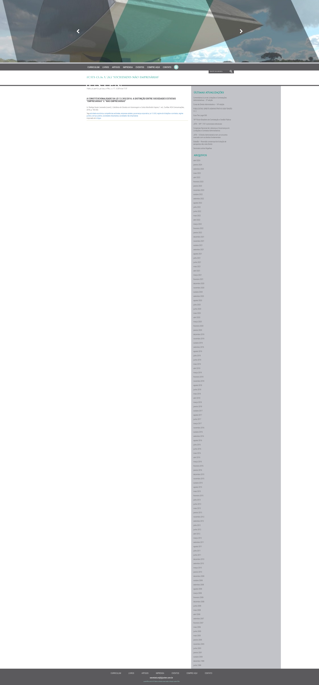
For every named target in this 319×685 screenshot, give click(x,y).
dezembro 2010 (198, 559)
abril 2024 (196, 160)
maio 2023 (197, 173)
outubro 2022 (198, 194)
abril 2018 (196, 398)
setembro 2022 (198, 198)
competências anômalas (112, 113)
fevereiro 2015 (198, 495)
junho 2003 (197, 648)
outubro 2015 (198, 482)
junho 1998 (197, 665)
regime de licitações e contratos (167, 113)
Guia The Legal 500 (200, 115)
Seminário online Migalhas (202, 148)
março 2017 (197, 423)
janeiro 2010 (197, 572)
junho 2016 (197, 449)
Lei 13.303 (153, 113)
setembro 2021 (198, 249)
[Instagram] (176, 67)
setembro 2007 (198, 618)
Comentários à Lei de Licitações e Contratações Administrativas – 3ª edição (210, 98)
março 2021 (197, 275)
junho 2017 (197, 419)
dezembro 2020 (198, 283)
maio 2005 (197, 635)
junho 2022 (197, 211)
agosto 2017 (197, 415)
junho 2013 (197, 504)
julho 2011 (197, 550)
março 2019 (197, 372)
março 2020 (197, 321)
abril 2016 (196, 457)
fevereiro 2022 (198, 228)
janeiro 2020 (197, 330)
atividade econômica (97, 113)
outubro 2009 (198, 580)
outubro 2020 (198, 292)
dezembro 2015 (198, 474)
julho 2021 (197, 258)
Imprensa (128, 67)
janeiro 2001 (197, 652)
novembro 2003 (198, 644)
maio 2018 (197, 393)
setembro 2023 (198, 169)
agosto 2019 (197, 351)
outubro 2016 (198, 432)
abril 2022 (196, 219)
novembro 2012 (198, 516)
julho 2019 (197, 355)
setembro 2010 (198, 563)
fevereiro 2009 (198, 597)
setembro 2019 (198, 347)
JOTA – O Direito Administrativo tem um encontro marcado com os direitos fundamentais (210, 136)
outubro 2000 (198, 656)
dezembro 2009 (198, 576)
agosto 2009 (197, 589)
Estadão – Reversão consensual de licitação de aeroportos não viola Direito (209, 142)
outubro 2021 (198, 245)
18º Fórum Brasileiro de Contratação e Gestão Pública (212, 119)
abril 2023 (196, 177)
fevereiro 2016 (198, 466)
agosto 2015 (197, 487)
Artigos (116, 67)
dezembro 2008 (198, 601)
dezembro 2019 (198, 334)
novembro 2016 (198, 427)
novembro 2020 (198, 287)
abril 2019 (196, 368)
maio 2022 (197, 215)
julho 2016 (197, 444)
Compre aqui (153, 67)
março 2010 (197, 567)
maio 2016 (197, 453)
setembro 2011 (198, 542)
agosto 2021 (197, 253)
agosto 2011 (197, 546)
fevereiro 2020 (198, 326)
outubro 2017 (198, 410)
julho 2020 (197, 304)
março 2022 (197, 224)
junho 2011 (197, 555)
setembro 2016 (198, 436)
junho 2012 (197, 529)
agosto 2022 (197, 203)
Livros (105, 67)
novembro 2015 (198, 478)
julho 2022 (197, 207)
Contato (167, 67)
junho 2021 (197, 262)
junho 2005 (197, 631)
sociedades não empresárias (128, 116)
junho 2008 (197, 606)
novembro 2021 (198, 241)
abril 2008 (196, 614)
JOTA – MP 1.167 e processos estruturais (207, 124)
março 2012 (197, 538)
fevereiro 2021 (198, 279)
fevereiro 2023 (198, 181)
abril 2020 (196, 317)
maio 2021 (197, 266)
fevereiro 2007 (198, 622)
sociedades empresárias (111, 116)
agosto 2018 (197, 385)
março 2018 (197, 402)
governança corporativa (141, 113)
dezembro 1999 (198, 661)
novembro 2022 (198, 190)
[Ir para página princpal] (104, 97)
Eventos (140, 67)
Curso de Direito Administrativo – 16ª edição (208, 104)
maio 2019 (197, 364)
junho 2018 (197, 389)
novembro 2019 (198, 338)
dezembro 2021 (198, 236)
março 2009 (197, 593)
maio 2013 (197, 508)
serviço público (97, 116)
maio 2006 (197, 627)
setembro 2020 (198, 296)
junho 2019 (197, 359)
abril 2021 (196, 270)
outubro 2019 (198, 343)
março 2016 (197, 461)
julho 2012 (197, 525)
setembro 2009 (198, 584)
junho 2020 (197, 309)
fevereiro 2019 (198, 376)
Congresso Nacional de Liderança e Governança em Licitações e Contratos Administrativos (211, 129)
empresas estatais (127, 113)
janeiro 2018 (197, 406)
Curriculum (93, 67)
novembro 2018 (198, 381)
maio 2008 (197, 610)
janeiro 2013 (197, 512)
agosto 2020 (197, 300)
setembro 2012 (198, 521)
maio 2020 (197, 313)
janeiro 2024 (197, 164)
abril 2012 (196, 533)
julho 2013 (197, 499)
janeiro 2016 (197, 470)
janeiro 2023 (197, 186)
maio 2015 (197, 491)
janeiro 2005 (197, 639)
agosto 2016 (197, 440)
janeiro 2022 (197, 232)
